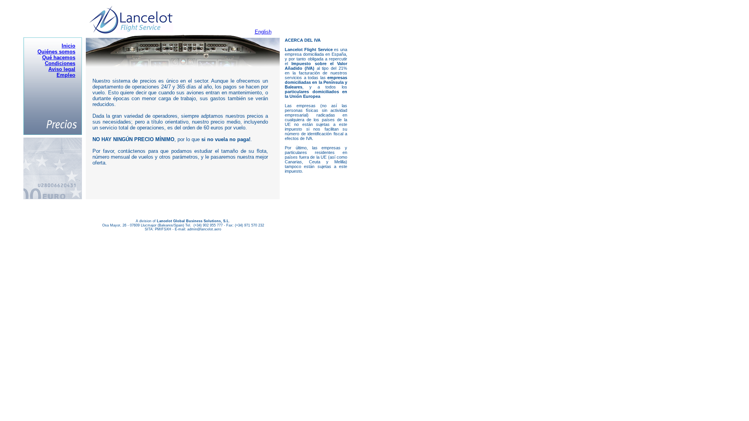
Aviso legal (61, 69)
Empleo (66, 75)
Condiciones (60, 63)
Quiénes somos (56, 52)
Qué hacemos (58, 57)
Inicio (68, 46)
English (263, 32)
